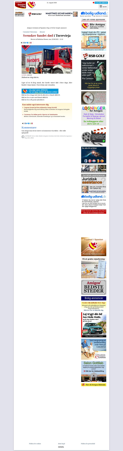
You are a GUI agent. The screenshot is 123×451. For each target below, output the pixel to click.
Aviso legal (61, 444)
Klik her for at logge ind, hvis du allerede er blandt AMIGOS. (41, 95)
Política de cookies (35, 444)
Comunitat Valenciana (30, 32)
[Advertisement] (47, 22)
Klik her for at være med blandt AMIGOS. (35, 97)
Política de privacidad (88, 444)
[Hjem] (20, 5)
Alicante (42, 32)
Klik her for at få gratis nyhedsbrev (33, 100)
